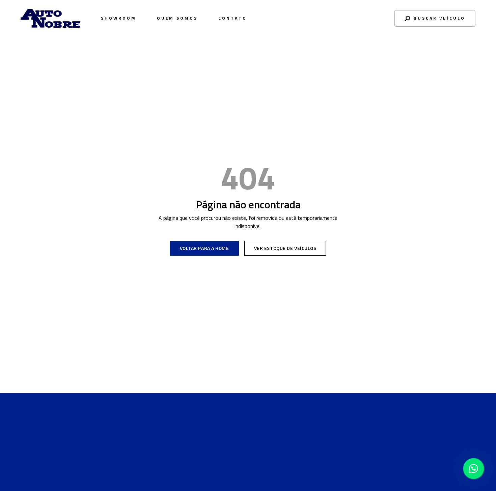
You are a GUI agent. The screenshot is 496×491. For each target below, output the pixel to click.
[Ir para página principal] (50, 441)
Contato (232, 18)
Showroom (118, 18)
